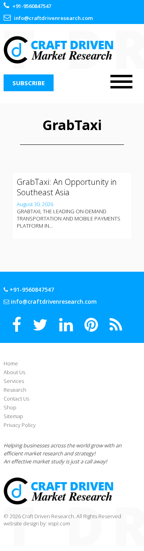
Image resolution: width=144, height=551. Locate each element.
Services (14, 381)
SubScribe (28, 83)
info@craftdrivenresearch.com (53, 18)
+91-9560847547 (31, 6)
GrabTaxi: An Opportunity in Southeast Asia (67, 187)
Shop (10, 407)
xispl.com (59, 523)
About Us (14, 372)
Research (15, 389)
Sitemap (13, 416)
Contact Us (16, 398)
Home (11, 363)
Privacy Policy (20, 425)
